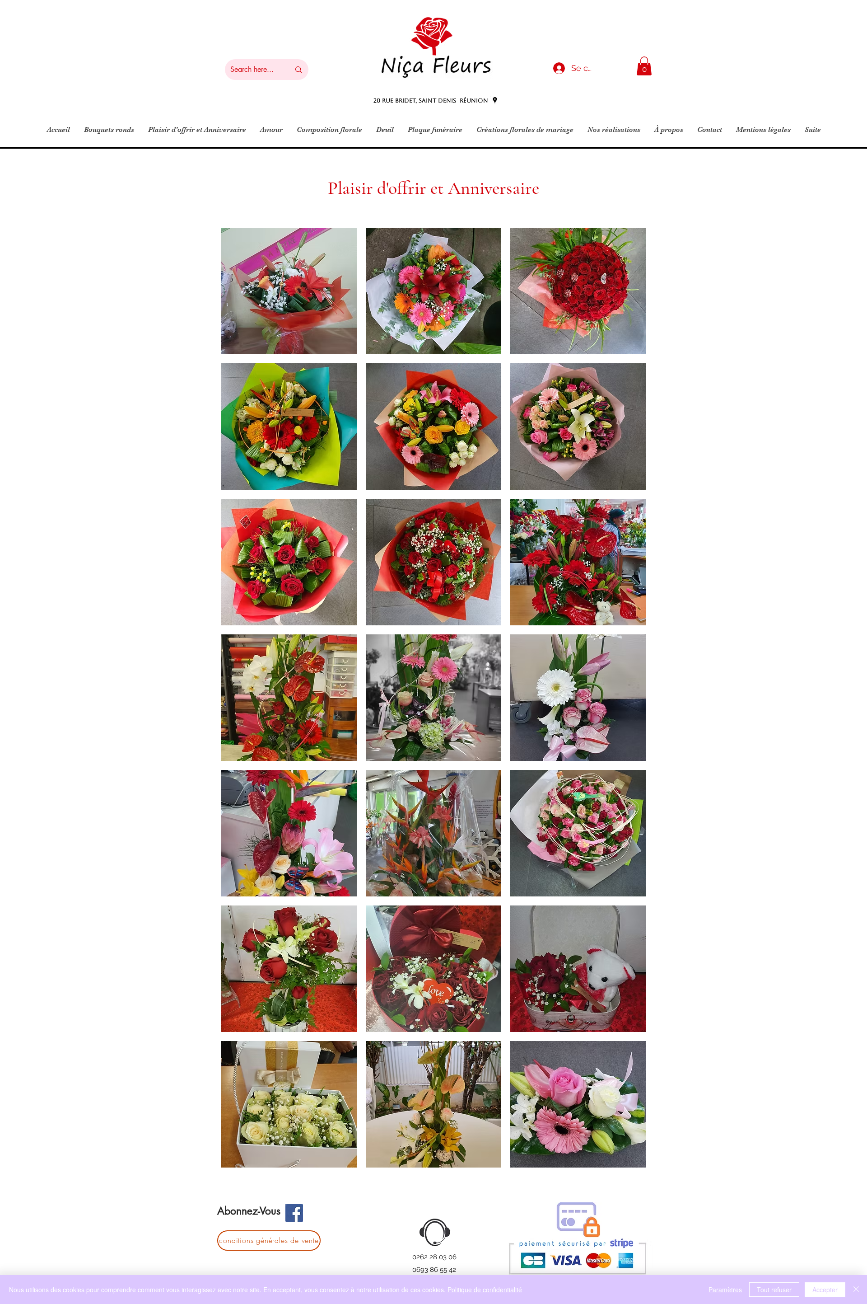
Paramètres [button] (725, 1289)
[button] (644, 65)
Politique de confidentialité (484, 1289)
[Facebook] (294, 1213)
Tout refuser (774, 1289)
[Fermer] (856, 1289)
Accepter (825, 1289)
